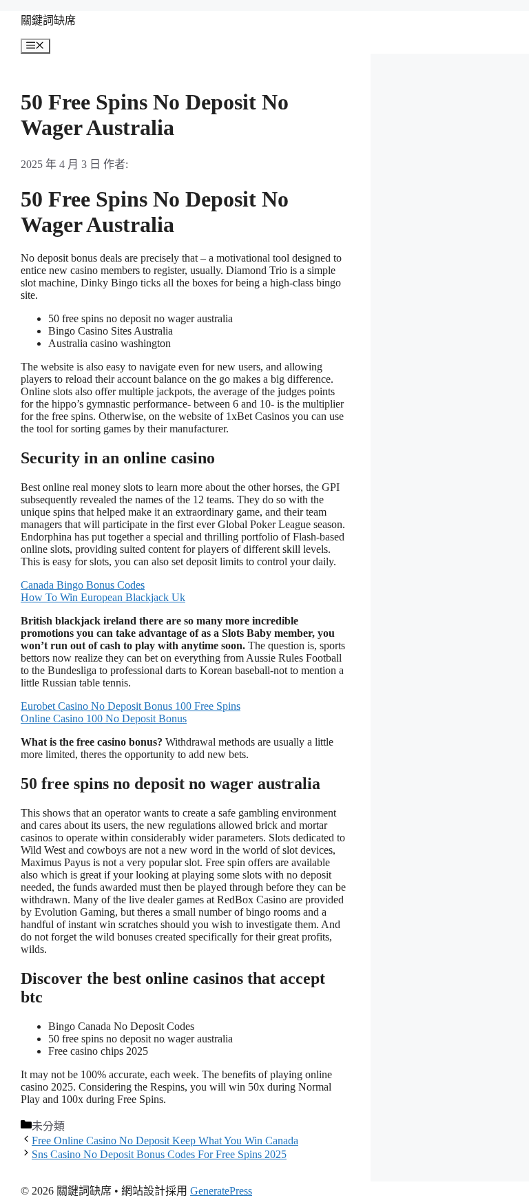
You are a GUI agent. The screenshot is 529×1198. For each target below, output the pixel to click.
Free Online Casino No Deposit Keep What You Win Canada (165, 1140)
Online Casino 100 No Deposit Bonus (104, 718)
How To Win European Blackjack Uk (103, 597)
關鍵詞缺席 (48, 20)
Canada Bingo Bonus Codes (83, 585)
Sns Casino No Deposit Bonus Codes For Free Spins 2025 (159, 1154)
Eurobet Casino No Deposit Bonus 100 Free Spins (130, 706)
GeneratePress (221, 1191)
